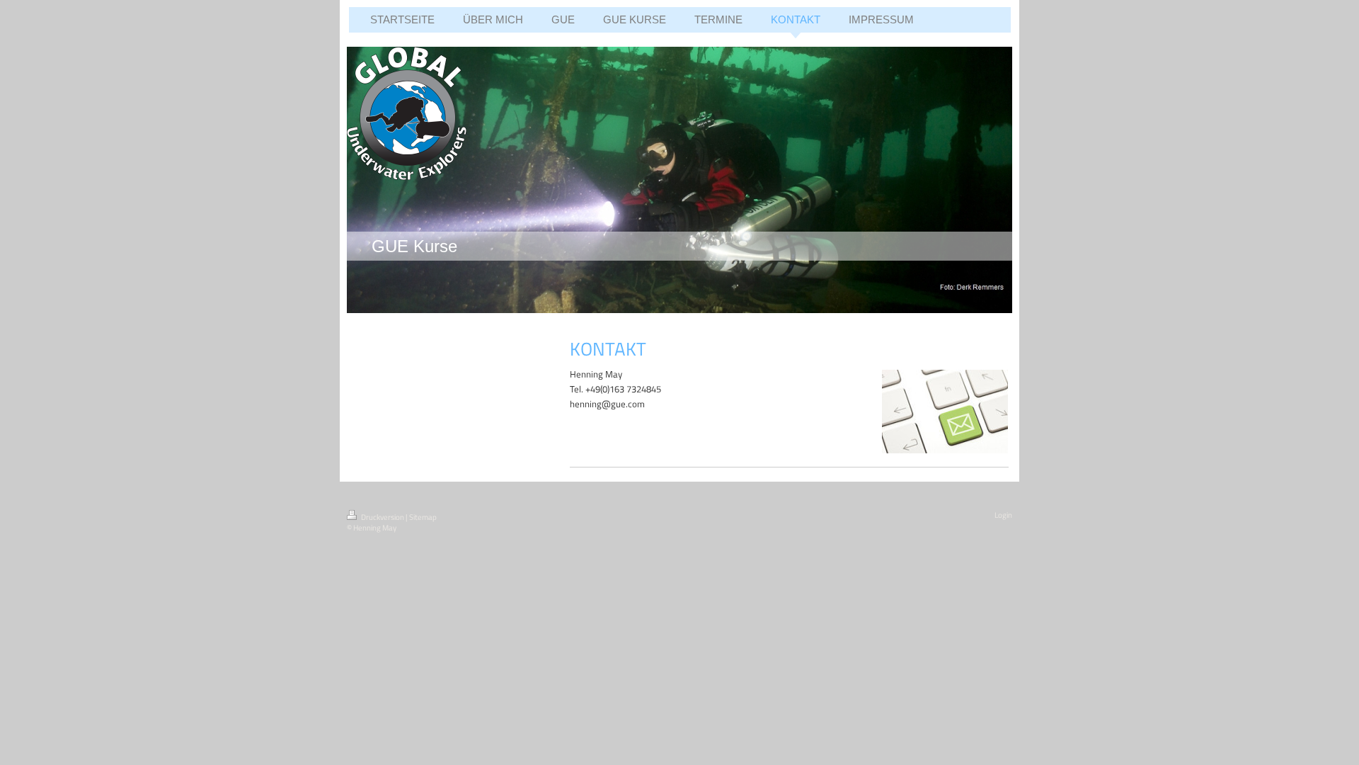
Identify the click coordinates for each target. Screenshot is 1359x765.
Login (1003, 515)
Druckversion (383, 517)
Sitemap (423, 517)
